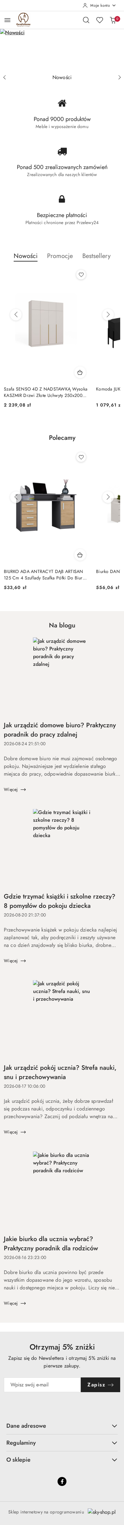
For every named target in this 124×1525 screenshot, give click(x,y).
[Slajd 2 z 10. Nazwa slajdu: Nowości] (62, 50)
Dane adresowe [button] (26, 1426)
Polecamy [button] (62, 437)
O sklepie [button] (18, 1460)
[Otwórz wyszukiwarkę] (86, 20)
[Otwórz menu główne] (7, 20)
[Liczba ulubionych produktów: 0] (99, 20)
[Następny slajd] (119, 77)
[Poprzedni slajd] (4, 77)
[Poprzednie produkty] (16, 315)
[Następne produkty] (108, 315)
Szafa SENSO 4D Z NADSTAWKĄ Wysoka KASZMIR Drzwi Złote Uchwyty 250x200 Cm (45, 392)
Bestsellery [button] (96, 256)
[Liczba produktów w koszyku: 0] (112, 20)
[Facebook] (62, 1481)
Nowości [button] (26, 256)
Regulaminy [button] (21, 1443)
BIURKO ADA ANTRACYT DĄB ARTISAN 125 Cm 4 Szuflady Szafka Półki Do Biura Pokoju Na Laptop (44, 574)
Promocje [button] (60, 256)
